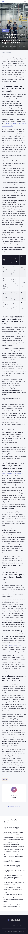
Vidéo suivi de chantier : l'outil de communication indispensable (13, 905)
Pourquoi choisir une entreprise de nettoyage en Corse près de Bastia (13, 888)
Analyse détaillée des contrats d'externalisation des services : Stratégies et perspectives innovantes (14, 844)
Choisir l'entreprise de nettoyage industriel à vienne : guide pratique (13, 855)
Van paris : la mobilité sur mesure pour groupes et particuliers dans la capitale (13, 899)
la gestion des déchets (14, 645)
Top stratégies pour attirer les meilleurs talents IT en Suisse (12, 860)
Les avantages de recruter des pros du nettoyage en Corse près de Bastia (14, 883)
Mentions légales (11, 925)
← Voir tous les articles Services (11, 807)
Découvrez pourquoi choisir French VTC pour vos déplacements (13, 850)
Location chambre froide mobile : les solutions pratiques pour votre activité (14, 838)
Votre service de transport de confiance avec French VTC (11, 828)
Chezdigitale (15, 920)
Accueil (3, 52)
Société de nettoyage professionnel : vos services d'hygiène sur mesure (13, 893)
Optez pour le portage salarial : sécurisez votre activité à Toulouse (13, 866)
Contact (19, 925)
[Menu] (24, 1)
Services (5, 30)
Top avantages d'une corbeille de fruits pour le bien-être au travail (14, 871)
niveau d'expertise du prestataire (11, 473)
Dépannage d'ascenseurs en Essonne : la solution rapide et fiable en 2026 (14, 833)
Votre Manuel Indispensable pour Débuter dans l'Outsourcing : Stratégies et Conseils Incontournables (14, 877)
